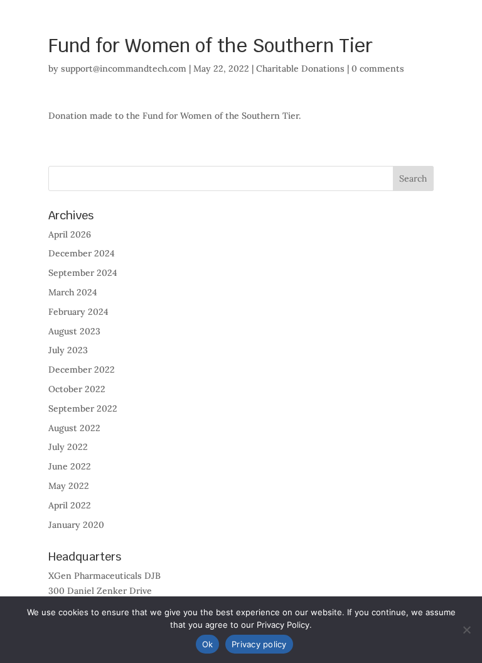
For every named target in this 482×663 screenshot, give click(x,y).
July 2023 (68, 350)
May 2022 (68, 485)
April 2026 (69, 234)
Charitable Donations (300, 68)
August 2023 (74, 331)
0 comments (377, 68)
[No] (466, 629)
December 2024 (81, 253)
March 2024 (72, 292)
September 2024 (82, 272)
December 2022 (81, 369)
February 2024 (78, 311)
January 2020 (76, 524)
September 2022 (82, 408)
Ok (207, 644)
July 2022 (68, 446)
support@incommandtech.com (123, 68)
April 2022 (69, 505)
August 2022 (74, 428)
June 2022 (69, 466)
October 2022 (76, 389)
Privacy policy (259, 644)
